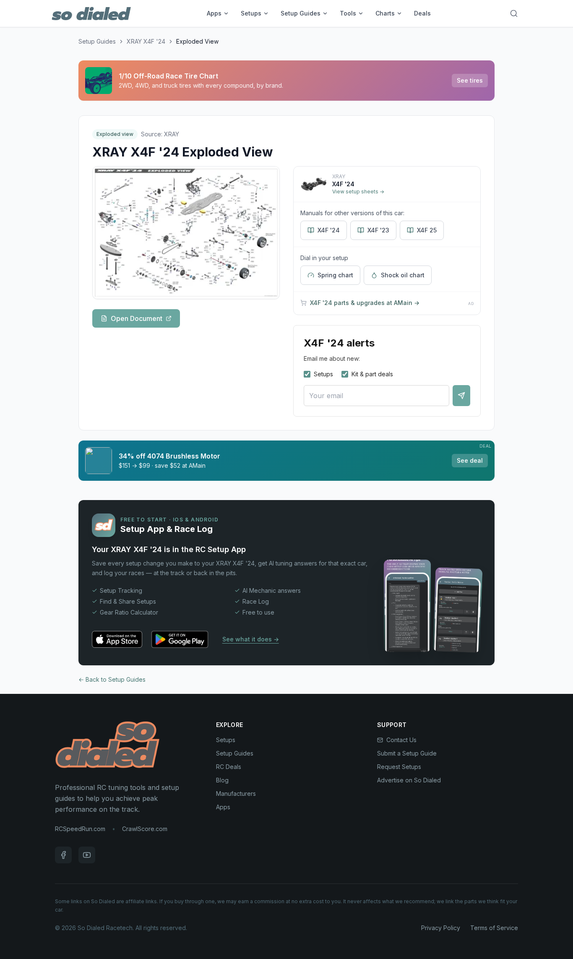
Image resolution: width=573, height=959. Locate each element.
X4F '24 (329, 230)
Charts (385, 13)
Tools (348, 13)
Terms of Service (494, 927)
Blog (222, 780)
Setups (251, 13)
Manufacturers (236, 793)
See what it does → (250, 639)
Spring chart (335, 275)
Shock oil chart (403, 275)
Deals (422, 13)
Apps (214, 13)
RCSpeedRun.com (80, 828)
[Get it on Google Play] (179, 639)
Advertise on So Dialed (409, 780)
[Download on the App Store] (117, 639)
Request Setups (399, 766)
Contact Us (401, 739)
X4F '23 (378, 230)
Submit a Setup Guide (407, 753)
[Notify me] (461, 395)
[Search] (513, 13)
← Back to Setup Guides (112, 679)
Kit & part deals (372, 374)
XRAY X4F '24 (146, 41)
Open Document (136, 318)
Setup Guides (300, 13)
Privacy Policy (440, 927)
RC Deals (228, 766)
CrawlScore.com (144, 828)
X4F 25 (427, 230)
